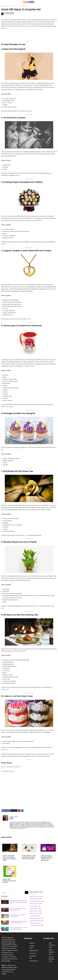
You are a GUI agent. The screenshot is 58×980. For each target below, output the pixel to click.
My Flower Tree (23, 535)
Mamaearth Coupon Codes (37, 901)
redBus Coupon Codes (36, 911)
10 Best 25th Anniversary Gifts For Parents (9, 880)
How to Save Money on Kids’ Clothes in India (17, 915)
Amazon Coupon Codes (36, 896)
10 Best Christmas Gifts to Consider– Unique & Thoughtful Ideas (9, 858)
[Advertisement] (28, 35)
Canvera (17, 175)
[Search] (55, 2)
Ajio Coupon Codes (35, 915)
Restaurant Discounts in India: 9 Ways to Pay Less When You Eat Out (18, 902)
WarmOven (4, 749)
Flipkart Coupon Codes (36, 899)
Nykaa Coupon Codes (35, 908)
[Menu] (2, 2)
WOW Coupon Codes (35, 923)
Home (2, 6)
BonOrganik (20, 111)
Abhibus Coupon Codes (36, 913)
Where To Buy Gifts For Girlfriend (11, 767)
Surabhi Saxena (9, 13)
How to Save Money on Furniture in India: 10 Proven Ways (18, 922)
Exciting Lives (5, 689)
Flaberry (3, 244)
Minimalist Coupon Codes (36, 918)
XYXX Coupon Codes (35, 906)
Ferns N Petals (40, 606)
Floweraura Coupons (7, 406)
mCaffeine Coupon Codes (37, 925)
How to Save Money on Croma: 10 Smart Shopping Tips (19, 928)
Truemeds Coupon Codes (36, 920)
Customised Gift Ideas (7, 771)
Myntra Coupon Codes (36, 903)
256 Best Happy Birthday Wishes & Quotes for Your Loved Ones (47, 858)
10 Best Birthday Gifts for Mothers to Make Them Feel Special (29, 857)
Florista (28, 319)
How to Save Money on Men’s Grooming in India (18, 909)
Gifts (7, 6)
